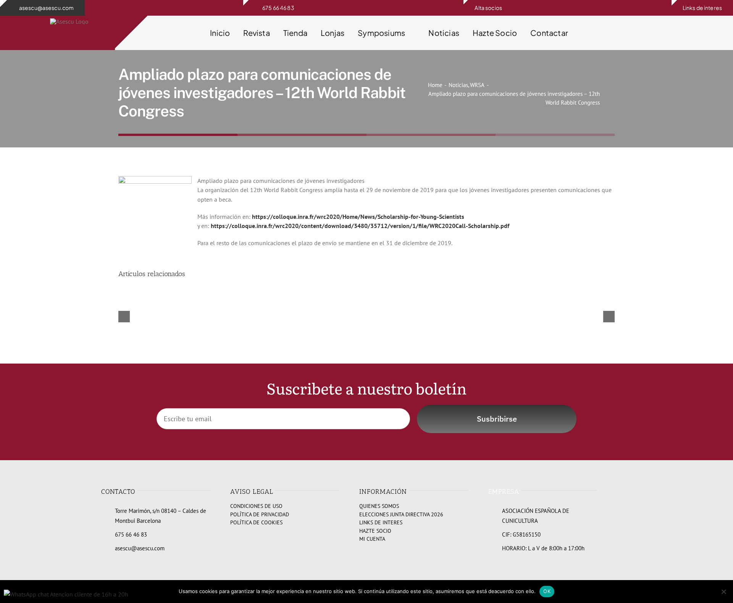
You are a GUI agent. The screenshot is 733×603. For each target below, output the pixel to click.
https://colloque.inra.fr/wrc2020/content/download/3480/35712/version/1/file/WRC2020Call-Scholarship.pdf (360, 226)
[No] (723, 591)
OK (547, 591)
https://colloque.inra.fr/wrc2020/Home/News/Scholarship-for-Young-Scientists (358, 216)
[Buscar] (635, 33)
